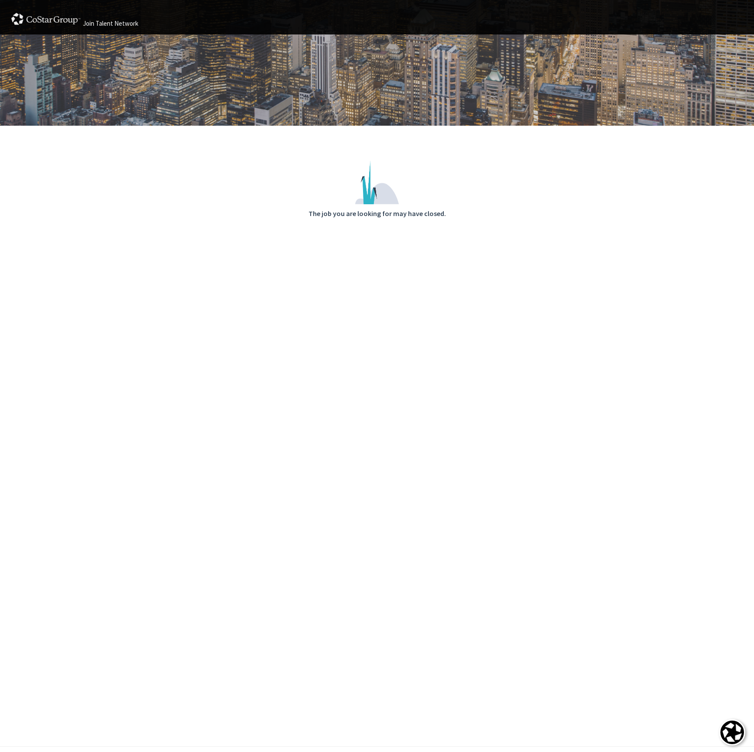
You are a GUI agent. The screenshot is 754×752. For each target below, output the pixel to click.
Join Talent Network (110, 23)
